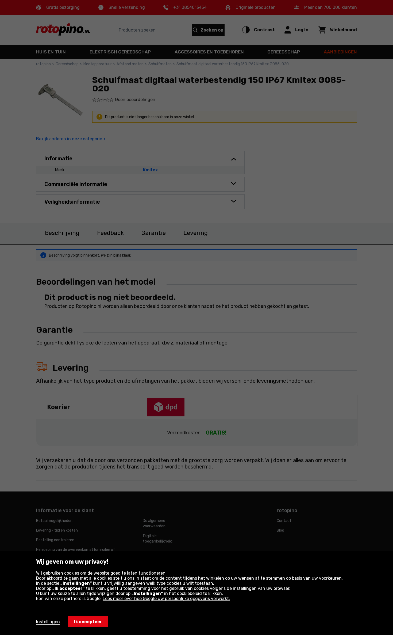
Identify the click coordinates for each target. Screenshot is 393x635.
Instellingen (48, 621)
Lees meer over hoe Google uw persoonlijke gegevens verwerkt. (166, 598)
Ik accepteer (88, 621)
